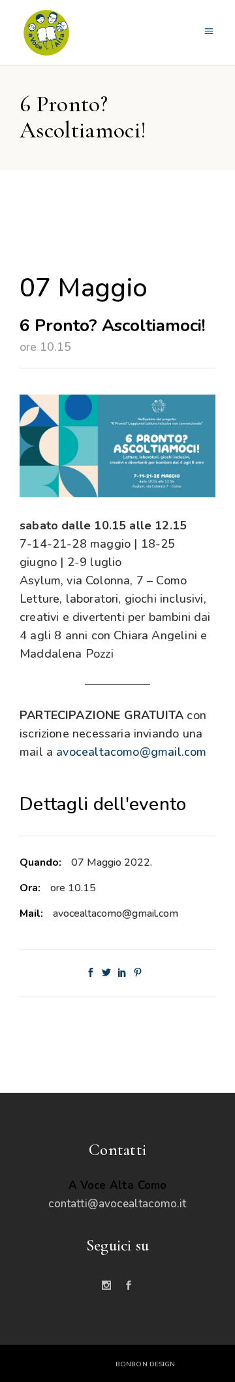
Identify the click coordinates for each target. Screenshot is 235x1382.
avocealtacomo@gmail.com (131, 752)
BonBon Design (145, 1364)
